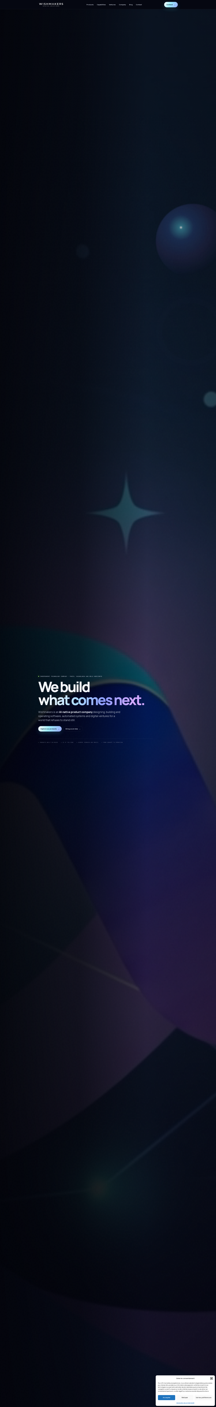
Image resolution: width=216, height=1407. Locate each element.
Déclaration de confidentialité (185, 1403)
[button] (211, 1378)
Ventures (112, 5)
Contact (139, 5)
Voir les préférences (203, 1397)
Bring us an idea (73, 729)
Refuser (185, 1397)
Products (90, 5)
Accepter (166, 1397)
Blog (131, 5)
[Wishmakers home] (51, 4)
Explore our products (50, 729)
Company (122, 5)
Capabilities (101, 5)
